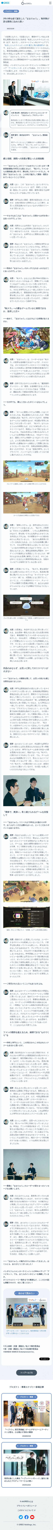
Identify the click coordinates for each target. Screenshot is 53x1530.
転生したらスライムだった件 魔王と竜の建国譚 (24, 45)
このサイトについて (25, 1510)
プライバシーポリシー (25, 1506)
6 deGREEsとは (26, 1501)
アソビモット (14, 68)
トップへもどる (26, 1373)
